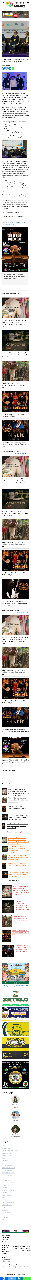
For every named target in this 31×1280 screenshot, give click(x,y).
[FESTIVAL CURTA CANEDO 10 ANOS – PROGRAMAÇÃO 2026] (4, 809)
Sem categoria (6, 1212)
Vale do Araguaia (7, 1220)
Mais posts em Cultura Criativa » (22, 295)
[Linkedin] (9, 68)
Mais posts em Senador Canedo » (21, 612)
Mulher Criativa (6, 1195)
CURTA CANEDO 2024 (8, 1173)
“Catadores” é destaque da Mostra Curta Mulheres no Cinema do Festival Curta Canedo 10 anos (22, 905)
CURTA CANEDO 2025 (8, 1175)
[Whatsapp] (13, 68)
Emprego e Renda (7, 1183)
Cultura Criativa (14, 222)
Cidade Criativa (6, 1153)
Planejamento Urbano (8, 1202)
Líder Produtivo (6, 1192)
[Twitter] (6, 68)
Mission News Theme (10, 1274)
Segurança (5, 1210)
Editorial (4, 1178)
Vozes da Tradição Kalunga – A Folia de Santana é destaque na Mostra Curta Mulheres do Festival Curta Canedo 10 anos (21, 890)
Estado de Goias (23, 222)
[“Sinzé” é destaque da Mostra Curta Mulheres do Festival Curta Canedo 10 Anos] (4, 800)
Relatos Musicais (7, 1205)
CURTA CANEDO (7, 1165)
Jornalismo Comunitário (9, 1190)
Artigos (4, 1146)
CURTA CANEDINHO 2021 (9, 1163)
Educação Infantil (7, 1180)
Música (4, 1197)
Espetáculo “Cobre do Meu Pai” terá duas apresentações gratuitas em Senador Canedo (17, 826)
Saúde (3, 1207)
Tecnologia (5, 1217)
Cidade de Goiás (6, 1155)
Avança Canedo (6, 1148)
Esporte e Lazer (6, 1185)
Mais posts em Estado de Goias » (21, 453)
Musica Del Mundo (7, 1200)
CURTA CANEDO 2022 (8, 1168)
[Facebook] (3, 68)
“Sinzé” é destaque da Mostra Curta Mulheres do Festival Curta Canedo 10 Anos (18, 800)
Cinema (4, 1158)
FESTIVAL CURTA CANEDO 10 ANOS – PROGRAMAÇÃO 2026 (20, 933)
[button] (2, 257)
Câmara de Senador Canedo (10, 1151)
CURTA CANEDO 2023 (8, 1170)
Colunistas (5, 1160)
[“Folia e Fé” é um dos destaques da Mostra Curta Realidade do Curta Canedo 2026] (5, 817)
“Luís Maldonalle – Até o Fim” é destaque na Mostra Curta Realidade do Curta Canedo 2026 (15, 603)
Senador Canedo (9, 224)
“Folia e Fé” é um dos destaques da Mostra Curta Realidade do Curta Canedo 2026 (18, 817)
